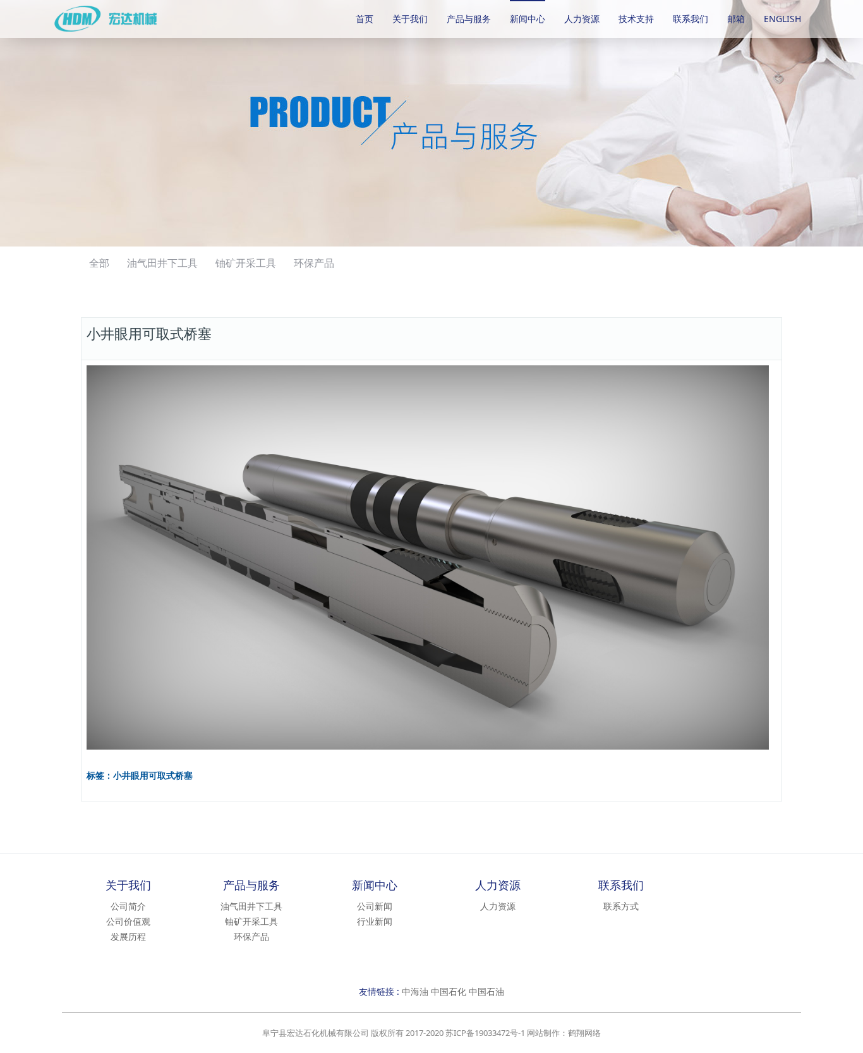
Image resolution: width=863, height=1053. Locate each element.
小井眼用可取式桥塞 (153, 776)
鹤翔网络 (584, 1032)
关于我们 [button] (410, 19)
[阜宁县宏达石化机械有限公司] (126, 19)
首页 (364, 19)
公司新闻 (374, 906)
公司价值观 (128, 921)
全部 (99, 263)
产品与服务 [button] (469, 19)
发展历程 (128, 936)
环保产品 (314, 263)
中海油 (415, 991)
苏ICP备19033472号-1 (485, 1032)
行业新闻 (374, 921)
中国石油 (486, 991)
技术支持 (636, 19)
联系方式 (621, 906)
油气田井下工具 (162, 263)
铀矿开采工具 (245, 263)
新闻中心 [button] (527, 19)
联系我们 (690, 19)
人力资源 (582, 19)
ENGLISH (782, 19)
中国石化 (448, 991)
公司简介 (128, 906)
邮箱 (736, 19)
